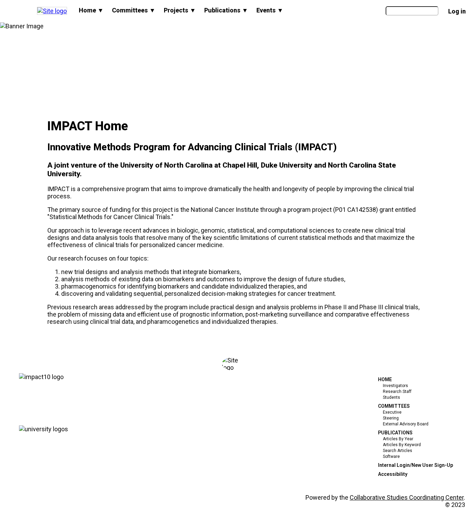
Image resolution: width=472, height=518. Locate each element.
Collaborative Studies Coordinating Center (407, 497)
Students (391, 397)
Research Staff (397, 391)
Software (391, 456)
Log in (457, 11)
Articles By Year (398, 438)
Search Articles (397, 450)
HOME (385, 379)
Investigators (395, 385)
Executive (392, 412)
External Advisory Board (405, 424)
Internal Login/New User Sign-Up (415, 465)
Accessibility (392, 474)
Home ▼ (91, 10)
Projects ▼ (180, 10)
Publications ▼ (226, 10)
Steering (391, 418)
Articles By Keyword (402, 444)
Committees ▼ (133, 10)
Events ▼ (269, 10)
